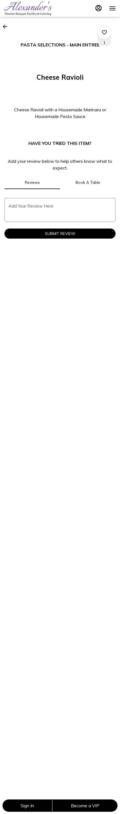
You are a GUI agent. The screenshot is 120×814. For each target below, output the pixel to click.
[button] (6, 26)
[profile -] (98, 8)
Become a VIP (85, 805)
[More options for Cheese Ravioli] (104, 32)
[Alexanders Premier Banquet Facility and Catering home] (29, 8)
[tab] (32, 182)
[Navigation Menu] (112, 8)
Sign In (27, 805)
